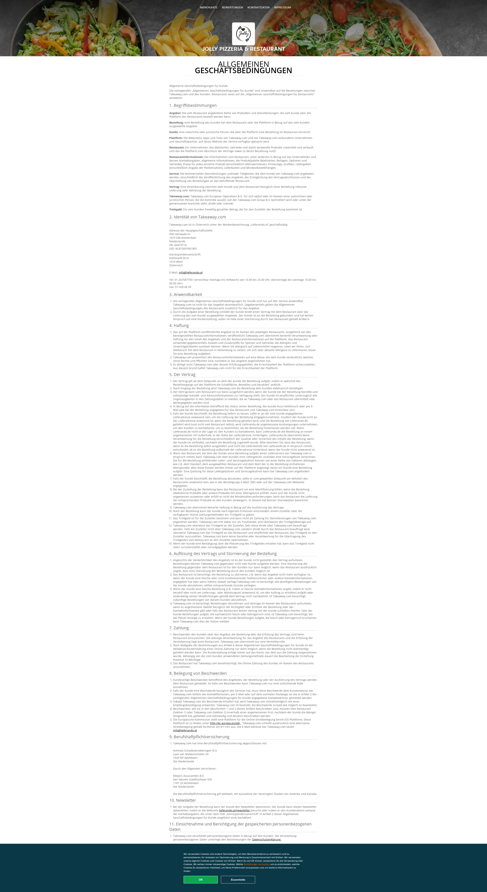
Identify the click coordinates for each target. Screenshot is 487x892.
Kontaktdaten (258, 7)
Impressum (282, 7)
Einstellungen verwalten (256, 864)
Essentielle (238, 879)
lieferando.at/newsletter (235, 810)
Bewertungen (232, 7)
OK (201, 879)
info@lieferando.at (191, 272)
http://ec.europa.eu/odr (225, 723)
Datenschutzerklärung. (266, 839)
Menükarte (208, 7)
